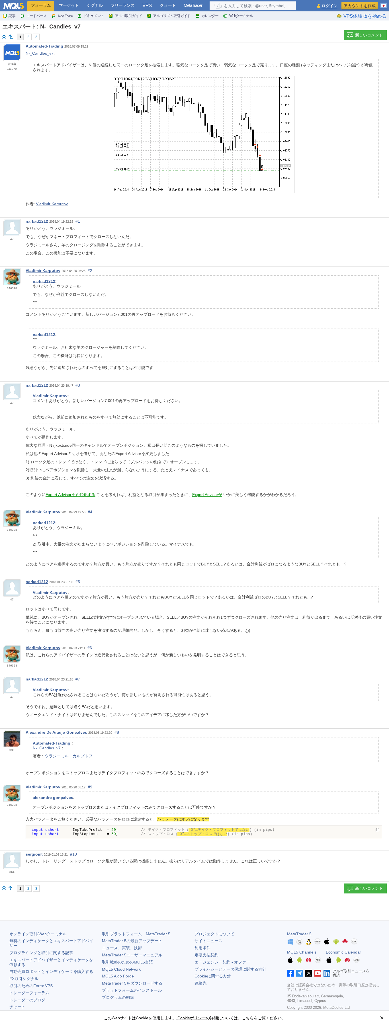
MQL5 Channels (301, 952)
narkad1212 (37, 221)
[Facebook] (290, 973)
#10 (73, 854)
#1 (77, 221)
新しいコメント (369, 35)
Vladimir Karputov (52, 204)
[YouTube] (317, 973)
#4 (90, 512)
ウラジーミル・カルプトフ (69, 756)
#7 (77, 679)
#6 (89, 647)
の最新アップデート (132, 940)
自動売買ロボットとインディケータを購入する (51, 971)
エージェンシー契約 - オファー (222, 962)
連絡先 (200, 983)
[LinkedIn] (327, 973)
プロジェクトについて (214, 934)
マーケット (69, 5)
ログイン (329, 6)
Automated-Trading (44, 46)
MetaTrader (193, 5)
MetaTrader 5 (299, 934)
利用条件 (202, 948)
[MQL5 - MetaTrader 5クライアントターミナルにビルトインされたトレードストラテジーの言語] (13, 6)
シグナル (95, 5)
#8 (116, 732)
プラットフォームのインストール (132, 990)
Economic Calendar (343, 952)
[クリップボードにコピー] (377, 830)
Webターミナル (241, 16)
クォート (168, 5)
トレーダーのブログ (27, 1000)
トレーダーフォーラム (29, 993)
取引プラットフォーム (136, 934)
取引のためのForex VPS (31, 985)
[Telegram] (299, 973)
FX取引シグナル (23, 978)
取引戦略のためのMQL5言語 (127, 962)
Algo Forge (65, 16)
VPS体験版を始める (365, 16)
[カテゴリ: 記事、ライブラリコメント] (11, 36)
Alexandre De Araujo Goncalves (56, 732)
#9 (90, 787)
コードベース (36, 16)
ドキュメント (93, 16)
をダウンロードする (132, 983)
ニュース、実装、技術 (122, 948)
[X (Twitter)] (308, 973)
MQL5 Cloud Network (121, 969)
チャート (17, 1006)
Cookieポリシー (191, 1018)
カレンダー (209, 16)
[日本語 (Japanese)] (383, 3)
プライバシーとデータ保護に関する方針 (230, 969)
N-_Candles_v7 (40, 53)
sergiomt (34, 854)
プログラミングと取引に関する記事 (41, 952)
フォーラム (41, 5)
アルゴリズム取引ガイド (172, 16)
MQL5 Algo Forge (118, 976)
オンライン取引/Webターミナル (38, 934)
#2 (90, 270)
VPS (147, 5)
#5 (77, 581)
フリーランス (122, 5)
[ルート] (4, 36)
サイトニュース (208, 940)
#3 (77, 385)
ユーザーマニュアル (132, 955)
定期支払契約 (206, 955)
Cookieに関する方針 (213, 976)
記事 (12, 16)
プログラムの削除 (118, 997)
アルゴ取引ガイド (128, 16)
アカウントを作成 (360, 5)
